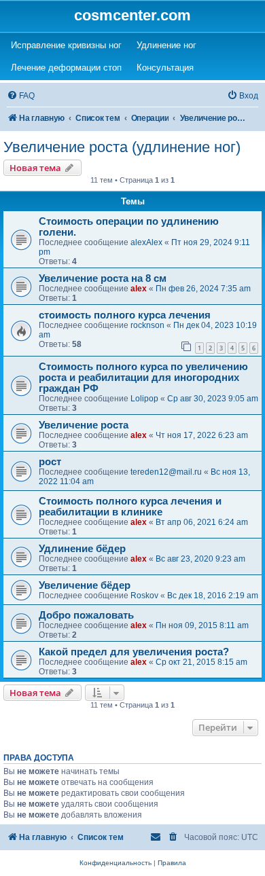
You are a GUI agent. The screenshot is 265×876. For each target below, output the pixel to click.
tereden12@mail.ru (166, 472)
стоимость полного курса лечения (125, 315)
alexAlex (146, 242)
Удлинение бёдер (82, 548)
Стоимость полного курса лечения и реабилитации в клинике (130, 506)
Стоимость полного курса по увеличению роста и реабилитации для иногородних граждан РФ (143, 377)
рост (50, 461)
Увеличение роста (83, 425)
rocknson (147, 325)
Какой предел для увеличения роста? (134, 651)
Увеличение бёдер (84, 585)
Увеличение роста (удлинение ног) (122, 147)
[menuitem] (21, 96)
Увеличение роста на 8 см (102, 278)
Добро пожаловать (86, 615)
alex (138, 288)
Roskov (144, 595)
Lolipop (144, 398)
